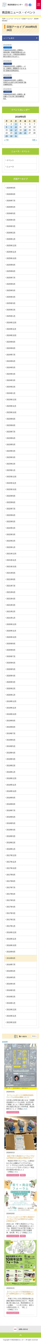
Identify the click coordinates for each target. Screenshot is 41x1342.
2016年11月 (11, 939)
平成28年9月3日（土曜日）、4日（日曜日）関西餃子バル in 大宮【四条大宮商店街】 (14, 68)
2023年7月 (11, 432)
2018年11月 (11, 785)
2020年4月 (11, 676)
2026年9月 (11, 188)
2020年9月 (11, 644)
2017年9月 (11, 875)
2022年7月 (11, 509)
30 (11, 136)
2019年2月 (11, 766)
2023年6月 (11, 438)
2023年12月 (11, 400)
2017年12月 (11, 855)
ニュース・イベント (13, 19)
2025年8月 (11, 271)
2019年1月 (11, 772)
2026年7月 (11, 201)
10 (16, 127)
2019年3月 (11, 759)
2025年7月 (11, 278)
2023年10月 (11, 412)
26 (25, 133)
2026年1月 (11, 239)
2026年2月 (11, 233)
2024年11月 (11, 329)
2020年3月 (11, 682)
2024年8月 (11, 348)
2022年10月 (11, 489)
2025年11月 (11, 252)
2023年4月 (11, 451)
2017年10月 (11, 868)
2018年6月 (11, 817)
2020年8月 (11, 650)
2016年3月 (11, 990)
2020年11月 (11, 631)
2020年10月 (11, 637)
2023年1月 (11, 470)
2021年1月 (11, 618)
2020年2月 (11, 688)
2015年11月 (11, 1016)
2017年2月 (11, 920)
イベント (10, 160)
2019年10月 (11, 714)
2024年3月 (11, 380)
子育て (23, 1175)
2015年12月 (11, 1010)
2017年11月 (11, 862)
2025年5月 (11, 290)
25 (20, 133)
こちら (25, 1109)
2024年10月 (11, 335)
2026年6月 (11, 207)
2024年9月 (11, 342)
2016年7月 (11, 964)
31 (16, 136)
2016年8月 (11, 958)
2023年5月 (11, 444)
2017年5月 (11, 900)
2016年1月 (11, 1003)
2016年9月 (11, 952)
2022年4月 (11, 528)
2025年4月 (11, 297)
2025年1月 (11, 316)
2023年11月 (11, 406)
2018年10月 (11, 791)
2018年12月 (11, 778)
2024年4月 (11, 374)
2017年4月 (11, 907)
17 (16, 130)
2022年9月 (11, 496)
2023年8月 (11, 425)
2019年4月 (11, 753)
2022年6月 (11, 515)
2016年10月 (11, 945)
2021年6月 (11, 592)
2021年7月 (11, 586)
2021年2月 (11, 611)
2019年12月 (11, 701)
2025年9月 (11, 265)
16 (11, 130)
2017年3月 (11, 913)
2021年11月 (11, 560)
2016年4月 (11, 984)
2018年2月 (11, 843)
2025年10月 (11, 258)
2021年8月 (11, 579)
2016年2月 (11, 997)
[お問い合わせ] (20, 1329)
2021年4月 (11, 599)
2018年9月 (11, 798)
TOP (3, 19)
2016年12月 (11, 932)
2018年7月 (11, 810)
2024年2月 (11, 387)
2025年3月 (11, 303)
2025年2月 (11, 310)
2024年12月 (11, 323)
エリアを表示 (8, 38)
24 (16, 133)
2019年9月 (11, 721)
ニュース (10, 167)
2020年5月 (11, 669)
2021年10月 (11, 567)
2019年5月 (11, 746)
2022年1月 (11, 547)
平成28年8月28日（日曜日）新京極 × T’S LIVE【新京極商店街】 (14, 96)
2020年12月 (11, 624)
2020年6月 (11, 663)
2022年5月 (11, 522)
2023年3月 (11, 457)
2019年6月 (11, 740)
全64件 (5, 1042)
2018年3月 (11, 836)
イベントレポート (12, 1112)
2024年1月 (11, 393)
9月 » (34, 140)
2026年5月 (11, 213)
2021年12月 (11, 554)
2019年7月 (11, 733)
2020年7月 (11, 656)
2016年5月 (11, 977)
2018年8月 (11, 804)
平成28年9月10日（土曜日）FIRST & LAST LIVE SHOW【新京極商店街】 (14, 82)
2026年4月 (11, 220)
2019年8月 (11, 727)
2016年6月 (11, 971)
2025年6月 (11, 284)
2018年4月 (11, 830)
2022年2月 (11, 541)
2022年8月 (11, 502)
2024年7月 (11, 355)
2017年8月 (11, 881)
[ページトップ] (20, 1335)
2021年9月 (11, 573)
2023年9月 (11, 419)
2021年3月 (11, 605)
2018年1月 (11, 849)
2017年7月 (11, 887)
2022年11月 (11, 483)
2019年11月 (11, 708)
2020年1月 (11, 695)
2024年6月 (11, 361)
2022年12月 (11, 477)
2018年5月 (11, 823)
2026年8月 (11, 194)
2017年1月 (11, 926)
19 (25, 130)
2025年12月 (11, 246)
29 (7, 136)
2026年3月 (11, 226)
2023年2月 (11, 464)
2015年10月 (11, 1022)
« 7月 (6, 140)
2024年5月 (11, 367)
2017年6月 (11, 894)
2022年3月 (11, 534)
